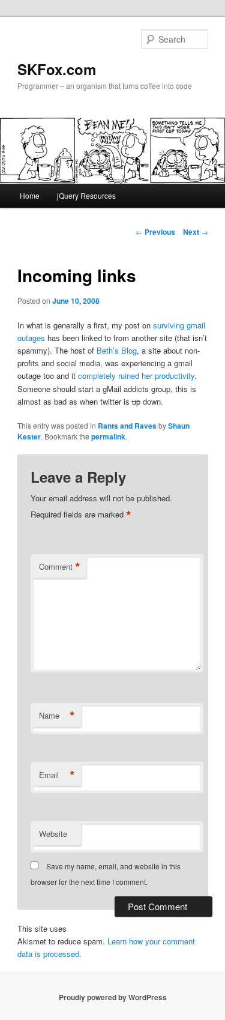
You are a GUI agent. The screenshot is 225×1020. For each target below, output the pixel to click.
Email (57, 775)
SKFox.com (56, 69)
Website (53, 833)
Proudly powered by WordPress (113, 997)
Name (57, 715)
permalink (108, 436)
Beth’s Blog (117, 350)
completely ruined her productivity (136, 375)
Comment (59, 566)
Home (30, 195)
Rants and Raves (127, 425)
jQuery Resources (86, 195)
